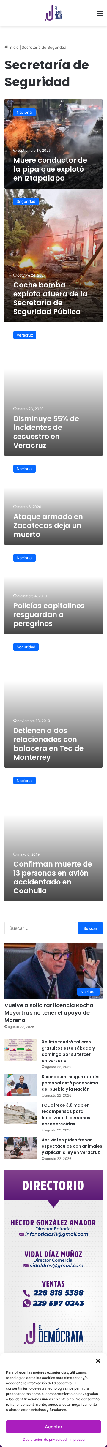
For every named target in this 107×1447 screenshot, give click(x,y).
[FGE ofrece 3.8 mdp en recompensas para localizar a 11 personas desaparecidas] (20, 1113)
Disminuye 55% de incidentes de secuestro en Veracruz (46, 432)
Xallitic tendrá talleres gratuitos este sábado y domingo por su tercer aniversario (68, 1051)
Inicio (13, 47)
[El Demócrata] (53, 13)
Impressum (78, 1439)
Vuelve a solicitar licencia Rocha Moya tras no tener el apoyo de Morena (49, 1012)
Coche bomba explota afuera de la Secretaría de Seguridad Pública (50, 298)
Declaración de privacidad (45, 1439)
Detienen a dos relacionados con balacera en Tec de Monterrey (48, 744)
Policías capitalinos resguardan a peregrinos (49, 614)
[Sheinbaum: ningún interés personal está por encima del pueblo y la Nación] (20, 1085)
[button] (98, 1361)
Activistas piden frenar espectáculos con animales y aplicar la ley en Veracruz (72, 1146)
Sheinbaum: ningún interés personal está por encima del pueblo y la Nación (71, 1083)
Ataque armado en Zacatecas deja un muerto (48, 525)
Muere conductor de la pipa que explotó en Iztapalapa (50, 169)
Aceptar (53, 1426)
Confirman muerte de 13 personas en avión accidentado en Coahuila (52, 877)
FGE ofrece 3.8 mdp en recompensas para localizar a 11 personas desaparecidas (66, 1114)
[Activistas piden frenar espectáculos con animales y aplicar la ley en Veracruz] (20, 1148)
